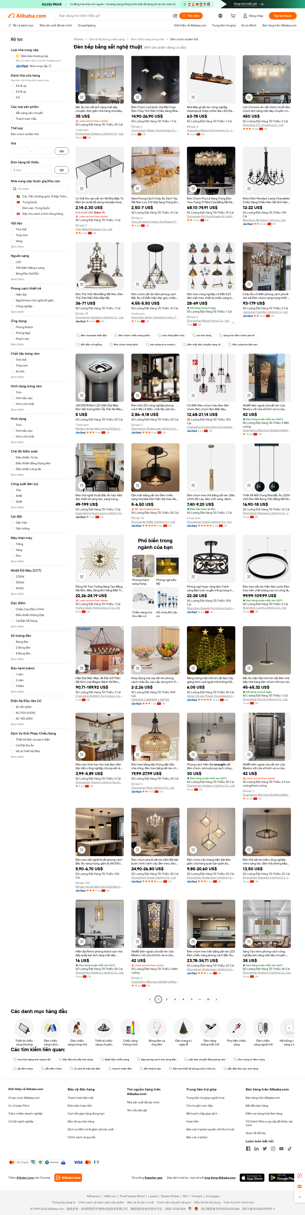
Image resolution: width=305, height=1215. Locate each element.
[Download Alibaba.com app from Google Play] (283, 1177)
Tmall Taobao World (132, 1196)
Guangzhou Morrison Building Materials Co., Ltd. (267, 430)
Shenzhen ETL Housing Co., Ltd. (263, 125)
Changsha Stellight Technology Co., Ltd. (100, 696)
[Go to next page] (216, 999)
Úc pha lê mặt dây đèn (87, 1068)
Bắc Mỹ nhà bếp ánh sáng (78, 1059)
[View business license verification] (190, 1209)
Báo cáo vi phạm (196, 1137)
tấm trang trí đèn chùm (251, 1059)
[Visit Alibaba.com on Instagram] (273, 1148)
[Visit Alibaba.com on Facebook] (248, 1148)
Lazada (152, 1196)
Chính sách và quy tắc (82, 1137)
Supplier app (153, 1177)
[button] (175, 15)
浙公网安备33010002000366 (220, 1208)
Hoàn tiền (192, 1121)
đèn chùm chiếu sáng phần (134, 335)
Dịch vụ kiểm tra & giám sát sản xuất (91, 1129)
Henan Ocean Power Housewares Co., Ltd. (211, 696)
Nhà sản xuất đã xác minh (143, 1102)
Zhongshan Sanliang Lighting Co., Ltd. (100, 317)
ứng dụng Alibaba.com (219, 1177)
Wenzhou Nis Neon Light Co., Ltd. (264, 220)
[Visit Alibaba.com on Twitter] (264, 1148)
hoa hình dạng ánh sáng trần (34, 1059)
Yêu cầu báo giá (137, 1110)
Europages (213, 1196)
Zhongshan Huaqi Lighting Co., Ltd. (209, 521)
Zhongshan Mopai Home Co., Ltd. (208, 320)
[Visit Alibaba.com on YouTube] (281, 1148)
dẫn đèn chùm (53, 1068)
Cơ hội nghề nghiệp (20, 1121)
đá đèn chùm (25, 1068)
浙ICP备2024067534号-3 (258, 1208)
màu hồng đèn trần (173, 335)
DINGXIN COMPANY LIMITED (150, 699)
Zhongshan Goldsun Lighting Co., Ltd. (100, 133)
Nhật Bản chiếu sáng (117, 1059)
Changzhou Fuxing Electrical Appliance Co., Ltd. (211, 427)
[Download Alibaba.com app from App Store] (252, 1177)
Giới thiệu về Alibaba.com (25, 1089)
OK (62, 151)
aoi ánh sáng (203, 335)
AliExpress (93, 1196)
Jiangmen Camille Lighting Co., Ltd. (265, 312)
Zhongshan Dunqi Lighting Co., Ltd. (265, 699)
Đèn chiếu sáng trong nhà (147, 39)
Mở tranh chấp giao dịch (201, 1113)
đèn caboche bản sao (244, 344)
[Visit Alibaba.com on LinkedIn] (256, 1148)
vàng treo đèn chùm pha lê (239, 335)
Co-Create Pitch (18, 1105)
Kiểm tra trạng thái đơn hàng (264, 1113)
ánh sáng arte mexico (162, 344)
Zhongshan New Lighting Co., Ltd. (152, 787)
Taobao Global (170, 1196)
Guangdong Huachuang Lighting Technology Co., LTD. (100, 513)
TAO (185, 1196)
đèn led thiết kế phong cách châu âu (194, 1068)
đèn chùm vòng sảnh (126, 344)
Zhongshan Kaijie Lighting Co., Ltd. (153, 521)
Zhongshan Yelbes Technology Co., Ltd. (155, 130)
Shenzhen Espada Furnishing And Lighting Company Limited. (211, 608)
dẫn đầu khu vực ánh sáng (243, 1068)
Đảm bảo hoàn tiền (80, 1105)
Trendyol (196, 1196)
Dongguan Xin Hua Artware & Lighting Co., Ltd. (211, 216)
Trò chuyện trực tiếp (199, 1105)
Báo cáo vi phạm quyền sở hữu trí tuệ (210, 1129)
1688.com (110, 1196)
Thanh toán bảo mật (81, 1097)
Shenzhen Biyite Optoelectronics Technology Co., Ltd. (155, 317)
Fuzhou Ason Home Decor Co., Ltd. (98, 607)
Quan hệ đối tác (256, 1133)
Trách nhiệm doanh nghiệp (25, 1113)
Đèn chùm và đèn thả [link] (184, 39)
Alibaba (78, 39)
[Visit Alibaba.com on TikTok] (289, 1148)
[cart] (234, 16)
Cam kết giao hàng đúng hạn (86, 1113)
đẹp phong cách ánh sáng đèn (158, 1059)
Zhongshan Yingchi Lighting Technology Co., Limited (100, 782)
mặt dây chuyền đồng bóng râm (207, 1059)
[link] (299, 1175)
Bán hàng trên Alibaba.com (263, 1097)
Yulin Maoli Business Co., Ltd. (94, 229)
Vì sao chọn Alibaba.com (24, 1097)
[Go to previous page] (150, 999)
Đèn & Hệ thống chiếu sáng (107, 39)
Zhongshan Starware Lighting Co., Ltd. (267, 513)
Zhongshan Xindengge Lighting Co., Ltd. (155, 428)
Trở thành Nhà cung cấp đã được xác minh (269, 1123)
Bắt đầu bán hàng (257, 1105)
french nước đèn (122, 1068)
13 (208, 999)
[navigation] (40, 520)
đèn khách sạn (152, 1068)
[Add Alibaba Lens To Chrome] (68, 1177)
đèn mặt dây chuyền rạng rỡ (203, 344)
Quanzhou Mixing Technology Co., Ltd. (211, 130)
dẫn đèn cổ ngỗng (91, 344)
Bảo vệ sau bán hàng (81, 1121)
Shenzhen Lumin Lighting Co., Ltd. (265, 607)
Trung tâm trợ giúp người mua (205, 1097)
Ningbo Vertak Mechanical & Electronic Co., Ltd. (100, 428)
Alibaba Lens (25, 1177)
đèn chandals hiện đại (93, 335)
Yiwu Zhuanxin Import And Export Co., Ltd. (155, 221)
